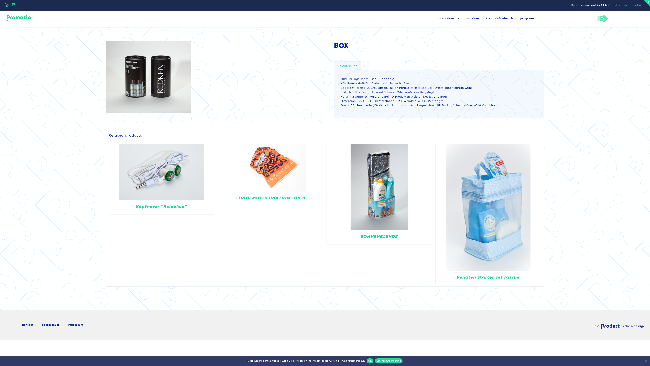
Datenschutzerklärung (389, 360)
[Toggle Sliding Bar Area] (647, 3)
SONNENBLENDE (379, 236)
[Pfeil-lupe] (602, 16)
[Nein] (645, 361)
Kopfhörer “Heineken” (161, 206)
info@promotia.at (632, 5)
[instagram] (7, 5)
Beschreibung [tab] (348, 65)
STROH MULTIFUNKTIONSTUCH (270, 197)
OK (370, 360)
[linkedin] (13, 5)
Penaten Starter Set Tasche (488, 276)
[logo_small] (18, 15)
